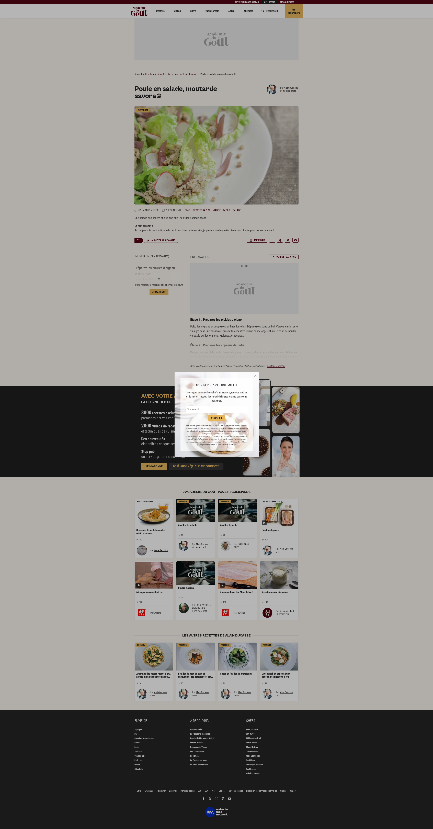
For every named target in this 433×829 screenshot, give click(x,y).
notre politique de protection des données (216, 434)
